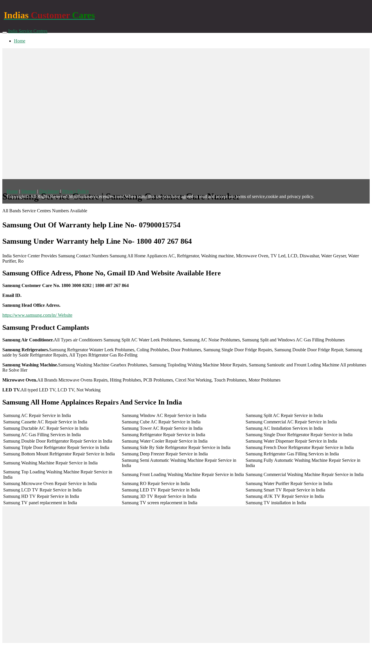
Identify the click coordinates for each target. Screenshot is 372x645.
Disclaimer (49, 191)
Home (19, 40)
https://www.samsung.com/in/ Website (37, 315)
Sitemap (28, 191)
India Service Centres (27, 30)
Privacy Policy (75, 191)
